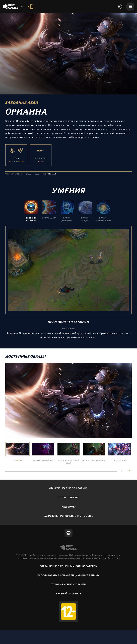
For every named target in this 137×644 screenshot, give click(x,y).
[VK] (68, 533)
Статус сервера (68, 497)
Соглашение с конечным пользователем (68, 566)
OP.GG (28, 174)
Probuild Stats (49, 174)
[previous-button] (122, 471)
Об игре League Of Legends (68, 488)
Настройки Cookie (68, 593)
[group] (67, 211)
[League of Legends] (31, 6)
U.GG (37, 174)
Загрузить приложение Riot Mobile (68, 516)
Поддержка (68, 507)
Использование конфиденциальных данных (68, 575)
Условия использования (68, 584)
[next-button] (129, 471)
